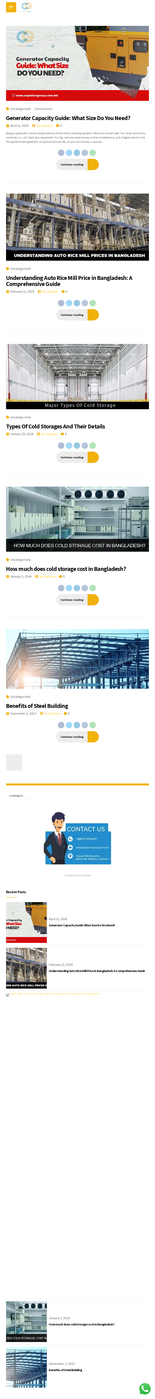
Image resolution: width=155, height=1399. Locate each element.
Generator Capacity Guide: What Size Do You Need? (68, 118)
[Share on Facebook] (61, 153)
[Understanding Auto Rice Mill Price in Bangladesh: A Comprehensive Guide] (77, 227)
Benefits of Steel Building (37, 706)
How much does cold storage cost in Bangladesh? (66, 569)
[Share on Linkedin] (77, 153)
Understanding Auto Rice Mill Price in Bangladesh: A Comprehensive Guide (69, 281)
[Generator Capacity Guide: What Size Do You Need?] (77, 63)
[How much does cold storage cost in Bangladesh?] (77, 519)
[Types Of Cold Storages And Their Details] (77, 376)
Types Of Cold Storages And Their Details (55, 426)
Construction (43, 109)
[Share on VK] (85, 153)
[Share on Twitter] (69, 153)
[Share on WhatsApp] (92, 153)
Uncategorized (20, 109)
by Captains (44, 125)
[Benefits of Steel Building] (77, 659)
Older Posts (14, 762)
